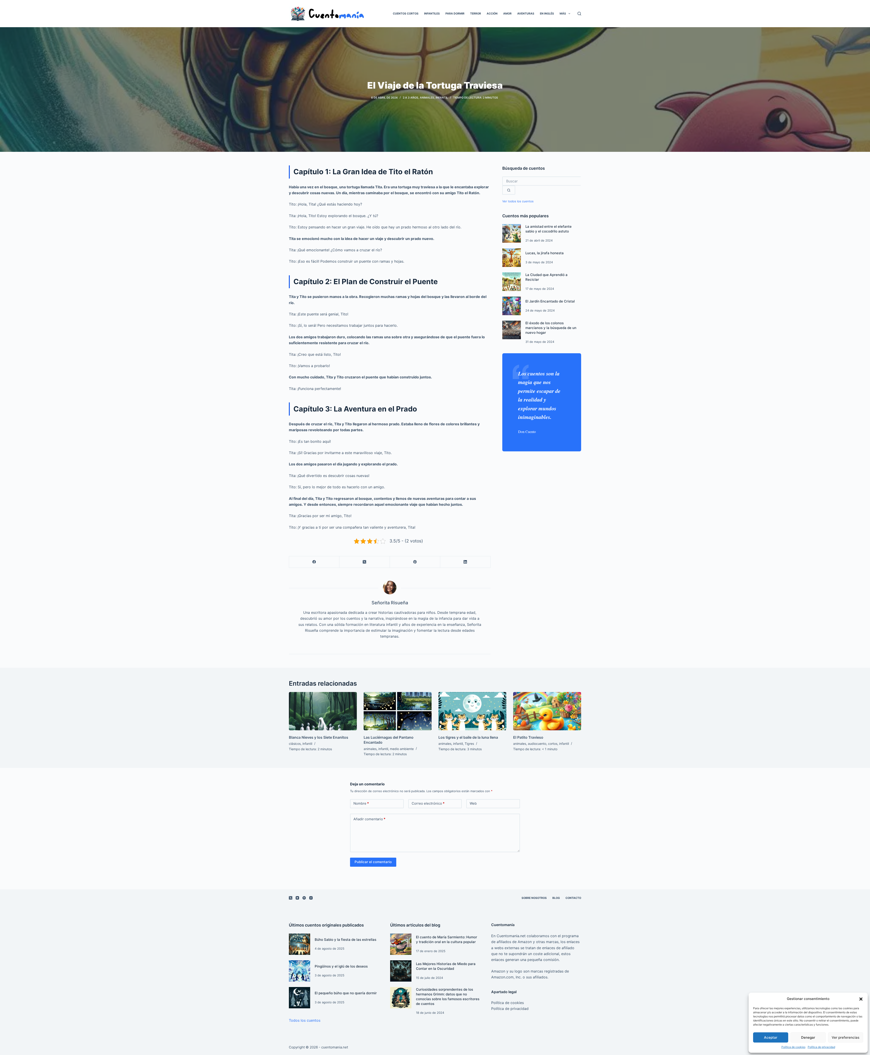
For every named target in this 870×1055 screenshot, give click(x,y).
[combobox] (541, 181)
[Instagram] (311, 898)
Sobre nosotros (534, 898)
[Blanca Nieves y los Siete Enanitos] (323, 711)
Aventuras (525, 13)
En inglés (547, 13)
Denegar (808, 1037)
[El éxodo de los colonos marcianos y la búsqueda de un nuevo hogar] (511, 330)
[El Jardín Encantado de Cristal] (511, 306)
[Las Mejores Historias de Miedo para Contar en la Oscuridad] (400, 971)
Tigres (469, 743)
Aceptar (770, 1037)
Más (563, 13)
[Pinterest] (415, 562)
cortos (552, 743)
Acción (492, 13)
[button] (861, 999)
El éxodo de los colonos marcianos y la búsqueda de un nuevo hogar (550, 328)
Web (473, 803)
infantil (442, 97)
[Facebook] (314, 562)
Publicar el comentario (373, 862)
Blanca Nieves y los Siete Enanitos (318, 737)
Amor (507, 13)
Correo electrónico (428, 803)
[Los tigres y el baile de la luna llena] (472, 711)
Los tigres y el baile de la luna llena (468, 737)
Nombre (361, 803)
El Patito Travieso (528, 737)
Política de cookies (793, 1047)
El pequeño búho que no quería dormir (346, 993)
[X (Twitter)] (364, 562)
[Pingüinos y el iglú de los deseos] (299, 971)
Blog (556, 898)
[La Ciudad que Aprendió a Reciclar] (511, 281)
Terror (475, 13)
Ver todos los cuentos (518, 201)
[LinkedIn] (465, 562)
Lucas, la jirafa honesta (544, 253)
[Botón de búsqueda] (508, 190)
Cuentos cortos (405, 13)
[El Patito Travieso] (547, 711)
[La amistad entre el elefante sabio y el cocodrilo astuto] (511, 233)
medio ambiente (402, 749)
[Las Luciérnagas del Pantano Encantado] (398, 711)
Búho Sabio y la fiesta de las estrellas (345, 939)
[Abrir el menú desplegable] (569, 13)
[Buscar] (579, 13)
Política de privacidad (821, 1047)
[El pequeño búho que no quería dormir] (299, 997)
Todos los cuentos (304, 1020)
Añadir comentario (369, 819)
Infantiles (432, 13)
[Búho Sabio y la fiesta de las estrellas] (299, 944)
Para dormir (454, 13)
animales (427, 97)
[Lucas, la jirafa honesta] (511, 257)
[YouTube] (297, 898)
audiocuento (537, 743)
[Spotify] (304, 898)
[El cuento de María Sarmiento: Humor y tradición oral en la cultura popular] (400, 944)
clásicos (295, 743)
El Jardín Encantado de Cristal (550, 301)
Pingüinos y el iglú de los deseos (341, 966)
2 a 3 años (410, 97)
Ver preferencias (845, 1037)
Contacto (573, 898)
